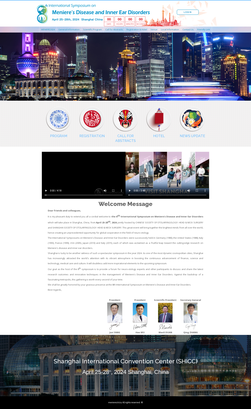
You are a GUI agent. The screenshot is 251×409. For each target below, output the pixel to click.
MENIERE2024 (48, 29)
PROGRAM (58, 136)
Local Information (170, 29)
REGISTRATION (92, 136)
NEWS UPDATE (192, 136)
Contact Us (188, 29)
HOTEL (159, 136)
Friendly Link (203, 29)
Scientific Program (92, 29)
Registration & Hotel (137, 29)
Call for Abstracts (114, 29)
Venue (154, 29)
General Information (69, 29)
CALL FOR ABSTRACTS (125, 138)
